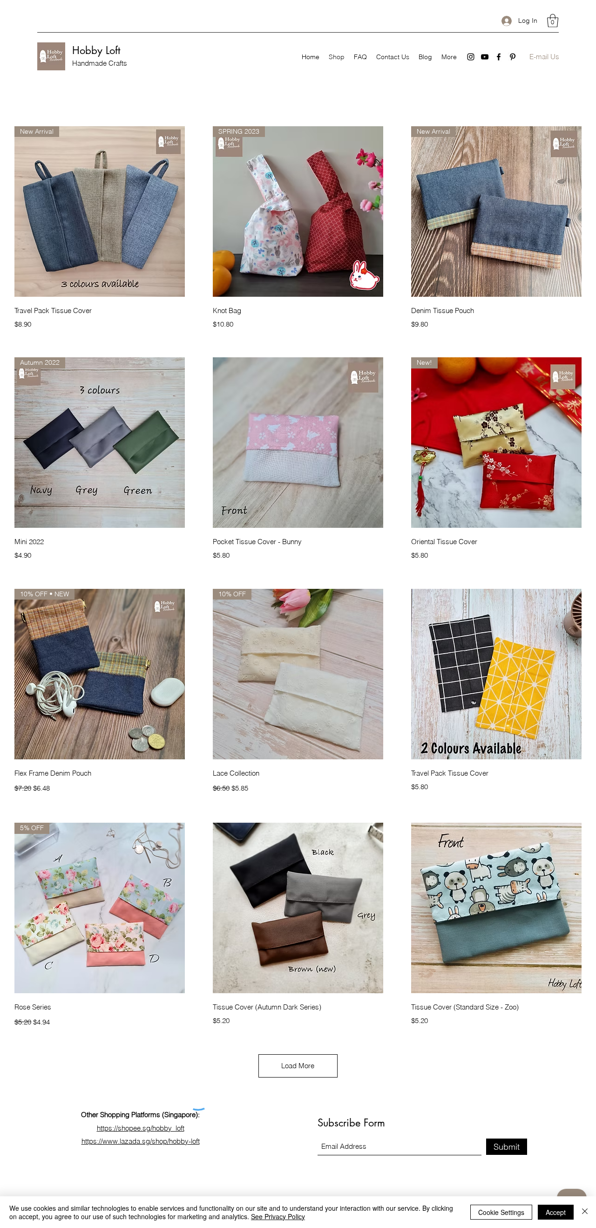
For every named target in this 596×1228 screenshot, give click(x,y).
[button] (552, 20)
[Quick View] (298, 442)
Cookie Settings (501, 1212)
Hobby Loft (96, 50)
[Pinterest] (512, 56)
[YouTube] (484, 56)
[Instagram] (470, 56)
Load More (297, 1065)
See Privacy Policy (278, 1216)
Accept (556, 1212)
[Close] (584, 1212)
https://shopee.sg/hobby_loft (140, 1128)
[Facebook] (498, 56)
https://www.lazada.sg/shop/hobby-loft (140, 1141)
